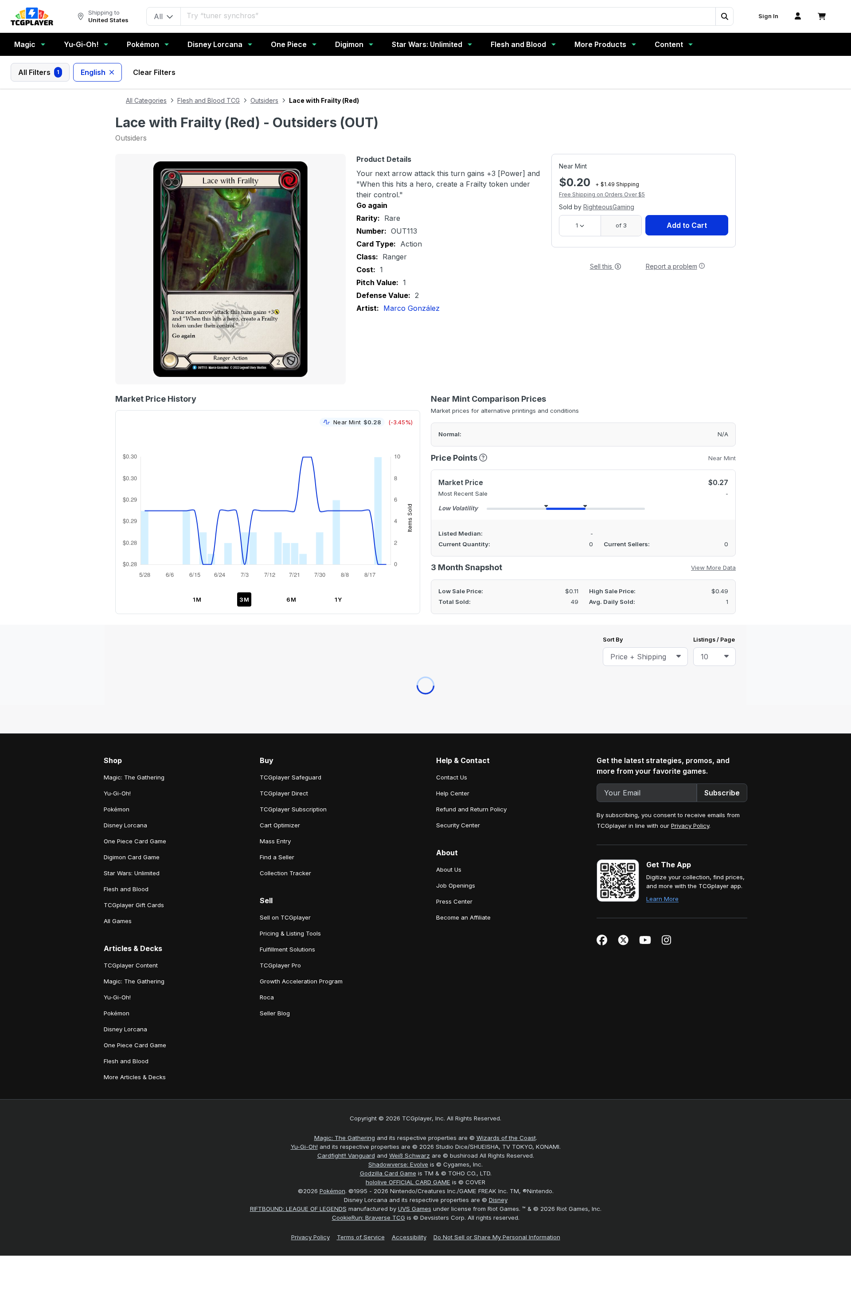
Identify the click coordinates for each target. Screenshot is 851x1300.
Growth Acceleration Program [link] (301, 585)
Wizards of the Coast (506, 742)
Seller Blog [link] (275, 617)
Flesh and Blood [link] (126, 493)
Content (669, 44)
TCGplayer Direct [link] (284, 397)
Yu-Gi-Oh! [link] (117, 397)
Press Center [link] (454, 505)
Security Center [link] (458, 429)
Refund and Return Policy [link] (471, 413)
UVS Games (414, 813)
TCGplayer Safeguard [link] (290, 381)
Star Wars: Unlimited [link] (132, 477)
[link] (32, 16)
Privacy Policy (690, 430)
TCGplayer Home (448, 314)
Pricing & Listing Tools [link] (290, 537)
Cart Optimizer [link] (280, 429)
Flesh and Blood (518, 44)
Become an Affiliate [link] (463, 521)
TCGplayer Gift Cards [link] (134, 509)
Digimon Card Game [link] (132, 461)
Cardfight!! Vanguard (346, 760)
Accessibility (409, 841)
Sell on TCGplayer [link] (285, 521)
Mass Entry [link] (275, 445)
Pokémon (143, 44)
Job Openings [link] (455, 489)
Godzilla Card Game (388, 777)
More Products (600, 44)
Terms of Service (361, 841)
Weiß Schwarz (409, 760)
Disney (498, 804)
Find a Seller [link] (277, 461)
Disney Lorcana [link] (125, 429)
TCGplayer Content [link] (131, 569)
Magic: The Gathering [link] (134, 381)
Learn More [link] (662, 503)
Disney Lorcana (214, 44)
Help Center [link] (452, 397)
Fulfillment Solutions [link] (287, 553)
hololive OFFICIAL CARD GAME (408, 786)
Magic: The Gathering (344, 742)
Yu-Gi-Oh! (81, 44)
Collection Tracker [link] (285, 477)
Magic (24, 44)
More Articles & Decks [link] (135, 681)
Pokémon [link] (116, 413)
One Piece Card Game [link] (135, 445)
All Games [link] (118, 525)
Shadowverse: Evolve (398, 768)
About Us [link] (448, 474)
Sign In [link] (768, 16)
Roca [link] (267, 601)
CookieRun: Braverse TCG (368, 822)
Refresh (387, 314)
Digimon (349, 44)
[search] (448, 15)
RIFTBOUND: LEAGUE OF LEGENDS (298, 813)
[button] (724, 16)
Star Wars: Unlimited (427, 44)
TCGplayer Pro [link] (280, 569)
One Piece (289, 44)
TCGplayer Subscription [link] (293, 413)
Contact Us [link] (451, 381)
